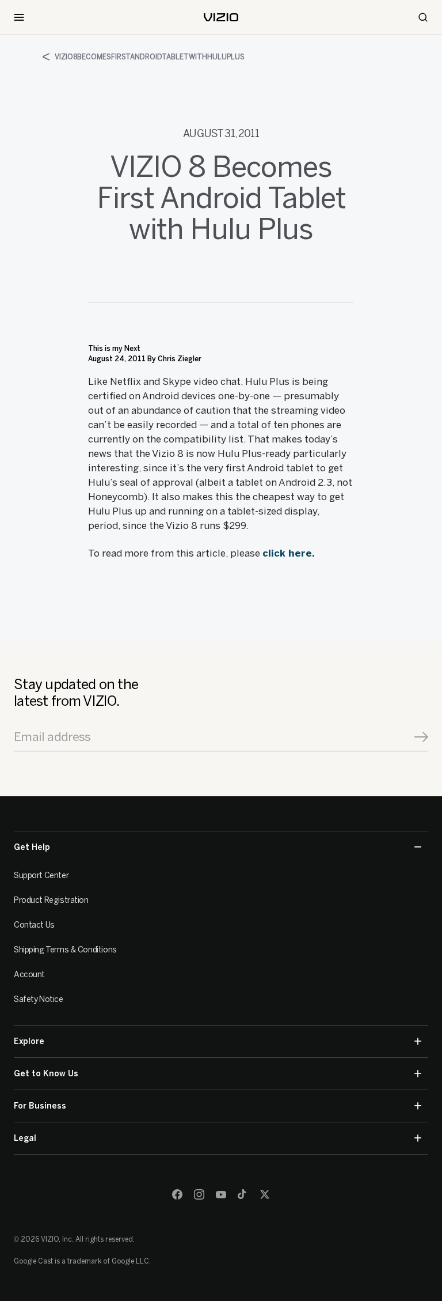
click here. (288, 553)
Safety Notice (38, 999)
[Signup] (421, 737)
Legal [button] (25, 1138)
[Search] (423, 17)
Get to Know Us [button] (46, 1074)
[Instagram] (199, 1194)
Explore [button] (29, 1041)
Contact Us (34, 925)
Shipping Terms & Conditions (65, 950)
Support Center (41, 875)
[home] (221, 17)
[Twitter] (265, 1194)
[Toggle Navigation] (19, 17)
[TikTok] (243, 1194)
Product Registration (51, 900)
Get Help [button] (32, 847)
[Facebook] (177, 1194)
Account (29, 974)
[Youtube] (221, 1194)
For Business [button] (40, 1106)
